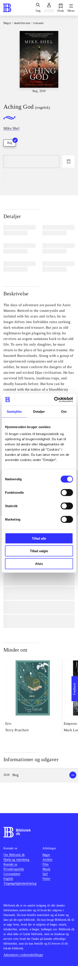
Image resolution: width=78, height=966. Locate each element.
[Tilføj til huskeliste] (68, 161)
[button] (39, 775)
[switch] (67, 492)
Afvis (39, 563)
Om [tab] (64, 411)
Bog (9, 142)
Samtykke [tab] (14, 411)
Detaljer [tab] (39, 411)
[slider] (39, 63)
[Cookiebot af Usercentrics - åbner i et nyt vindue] (55, 399)
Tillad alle (39, 538)
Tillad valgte (39, 551)
